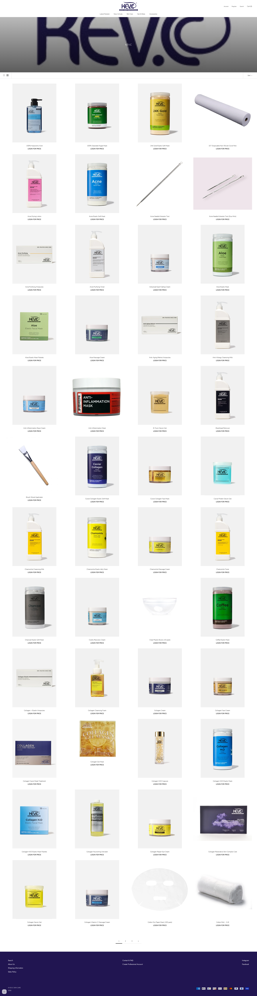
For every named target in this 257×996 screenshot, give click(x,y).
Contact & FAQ (127, 960)
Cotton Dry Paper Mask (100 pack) (160, 922)
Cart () (249, 6)
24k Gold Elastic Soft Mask (160, 146)
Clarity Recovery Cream (97, 640)
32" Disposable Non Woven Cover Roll (223, 146)
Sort (249, 75)
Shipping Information (15, 968)
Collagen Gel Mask (97, 762)
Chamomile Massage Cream (160, 569)
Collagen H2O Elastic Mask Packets (34, 852)
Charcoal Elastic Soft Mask (34, 640)
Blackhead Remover (223, 428)
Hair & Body (141, 14)
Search (242, 6)
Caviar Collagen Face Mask (159, 499)
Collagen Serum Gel (34, 922)
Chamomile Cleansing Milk (34, 569)
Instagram (245, 960)
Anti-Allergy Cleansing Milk (223, 357)
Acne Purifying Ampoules (34, 287)
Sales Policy (12, 972)
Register (234, 6)
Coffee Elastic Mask (222, 640)
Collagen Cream (160, 710)
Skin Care (130, 14)
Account (226, 6)
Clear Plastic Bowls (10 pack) (159, 640)
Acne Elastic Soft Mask (97, 216)
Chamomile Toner (222, 569)
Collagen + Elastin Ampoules (34, 710)
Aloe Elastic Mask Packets (34, 357)
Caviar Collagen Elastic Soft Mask (97, 499)
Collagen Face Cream (222, 710)
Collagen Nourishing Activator (97, 852)
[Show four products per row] (7, 75)
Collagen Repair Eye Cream (159, 852)
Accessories (153, 14)
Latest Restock (105, 14)
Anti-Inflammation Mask (97, 428)
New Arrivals (118, 14)
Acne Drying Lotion (34, 216)
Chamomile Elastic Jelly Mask (97, 569)
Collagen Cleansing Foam (97, 710)
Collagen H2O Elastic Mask (222, 781)
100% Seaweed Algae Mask (97, 146)
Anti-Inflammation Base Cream (34, 428)
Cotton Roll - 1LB (222, 922)
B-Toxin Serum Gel (160, 428)
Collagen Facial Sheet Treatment (34, 781)
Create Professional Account (132, 964)
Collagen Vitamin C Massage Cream (97, 922)
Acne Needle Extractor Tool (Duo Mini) (222, 216)
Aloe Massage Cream (97, 357)
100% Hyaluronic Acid (34, 146)
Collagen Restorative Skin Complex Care (222, 852)
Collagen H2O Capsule (160, 781)
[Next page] (138, 941)
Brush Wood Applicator (34, 497)
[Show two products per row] (4, 75)
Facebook (245, 964)
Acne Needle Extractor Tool (159, 216)
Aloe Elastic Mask (222, 287)
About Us (11, 964)
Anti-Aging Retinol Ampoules (160, 357)
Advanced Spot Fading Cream (159, 287)
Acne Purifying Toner (97, 287)
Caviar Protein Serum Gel (223, 499)
